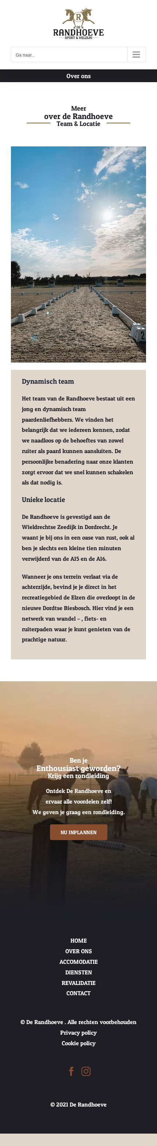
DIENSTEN (78, 972)
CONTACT (78, 993)
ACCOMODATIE (79, 961)
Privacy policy (78, 1032)
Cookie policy (79, 1043)
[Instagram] (86, 1071)
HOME (78, 940)
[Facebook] (71, 1071)
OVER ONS (78, 951)
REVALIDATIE (79, 982)
